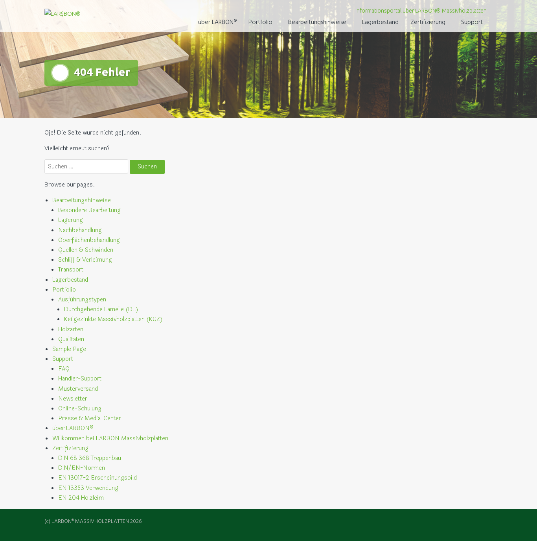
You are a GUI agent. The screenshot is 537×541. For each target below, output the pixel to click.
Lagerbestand (380, 22)
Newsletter (72, 398)
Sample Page (69, 349)
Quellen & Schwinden (85, 250)
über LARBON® (217, 22)
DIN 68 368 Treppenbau (89, 458)
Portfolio (260, 22)
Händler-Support (79, 378)
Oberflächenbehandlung (89, 240)
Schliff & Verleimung (85, 259)
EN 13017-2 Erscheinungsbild (97, 477)
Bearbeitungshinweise (317, 22)
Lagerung (70, 220)
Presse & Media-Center (89, 418)
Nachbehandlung (80, 230)
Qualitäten (71, 339)
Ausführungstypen (82, 299)
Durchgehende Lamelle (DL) (101, 309)
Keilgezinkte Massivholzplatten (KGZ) (113, 319)
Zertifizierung (427, 22)
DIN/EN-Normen (81, 468)
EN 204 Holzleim (81, 497)
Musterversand (78, 388)
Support (472, 22)
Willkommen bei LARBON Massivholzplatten (110, 438)
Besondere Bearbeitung (89, 210)
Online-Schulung (79, 408)
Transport (70, 269)
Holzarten (70, 329)
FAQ (64, 368)
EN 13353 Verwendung (88, 488)
